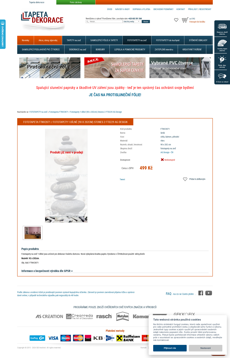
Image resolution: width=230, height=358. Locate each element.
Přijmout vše (170, 348)
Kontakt (180, 9)
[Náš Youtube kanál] (208, 292)
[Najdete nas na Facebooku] (201, 292)
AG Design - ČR (167, 152)
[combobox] (132, 21)
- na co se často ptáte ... (181, 294)
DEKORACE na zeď (77, 49)
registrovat (205, 9)
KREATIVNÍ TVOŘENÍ (192, 49)
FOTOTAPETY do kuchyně (167, 40)
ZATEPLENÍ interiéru (164, 49)
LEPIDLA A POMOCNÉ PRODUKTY (129, 49)
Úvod (109, 9)
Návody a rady (122, 9)
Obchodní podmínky (163, 9)
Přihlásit (193, 9)
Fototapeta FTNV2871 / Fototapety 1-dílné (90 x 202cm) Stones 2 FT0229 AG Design (85, 111)
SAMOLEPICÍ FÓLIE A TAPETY (104, 40)
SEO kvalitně (41, 347)
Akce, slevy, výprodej (48, 40)
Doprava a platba (141, 9)
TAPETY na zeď (74, 40)
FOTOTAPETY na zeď (137, 40)
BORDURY (100, 49)
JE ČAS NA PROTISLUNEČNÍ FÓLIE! (115, 94)
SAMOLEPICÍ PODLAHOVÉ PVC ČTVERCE (41, 49)
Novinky (25, 40)
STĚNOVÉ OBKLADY (198, 40)
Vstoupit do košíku (197, 21)
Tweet (122, 179)
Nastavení (205, 348)
